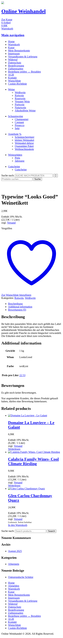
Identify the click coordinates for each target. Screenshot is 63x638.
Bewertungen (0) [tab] (17, 309)
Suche (37, 179)
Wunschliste (14, 80)
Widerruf (12, 59)
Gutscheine (14, 166)
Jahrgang (19, 160)
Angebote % (14, 134)
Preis (17, 157)
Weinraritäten (15, 154)
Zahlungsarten (15, 68)
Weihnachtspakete (24, 149)
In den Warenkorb (17, 525)
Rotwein (19, 95)
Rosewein (20, 98)
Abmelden (13, 585)
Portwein (19, 104)
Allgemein (13, 564)
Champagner (21, 119)
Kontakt (12, 77)
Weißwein (20, 92)
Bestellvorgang (16, 65)
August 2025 (15, 551)
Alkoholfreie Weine (25, 110)
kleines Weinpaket (24, 140)
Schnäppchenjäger (24, 137)
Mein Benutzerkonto (19, 50)
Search (51, 531)
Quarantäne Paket (24, 146)
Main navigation (12, 35)
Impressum (14, 53)
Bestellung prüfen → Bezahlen (24, 71)
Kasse (11, 47)
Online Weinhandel (23, 11)
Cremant (19, 122)
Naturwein (20, 107)
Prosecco (19, 125)
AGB (11, 74)
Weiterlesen (14, 449)
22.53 (22, 375)
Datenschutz (14, 62)
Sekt (17, 128)
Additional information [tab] (20, 306)
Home (11, 41)
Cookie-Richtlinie (17, 83)
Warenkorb (14, 44)
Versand (11, 222)
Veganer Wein (22, 101)
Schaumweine (15, 116)
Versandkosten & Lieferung (22, 56)
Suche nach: (7, 175)
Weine (11, 89)
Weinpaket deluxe (24, 143)
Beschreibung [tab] (15, 303)
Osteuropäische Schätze (20, 577)
